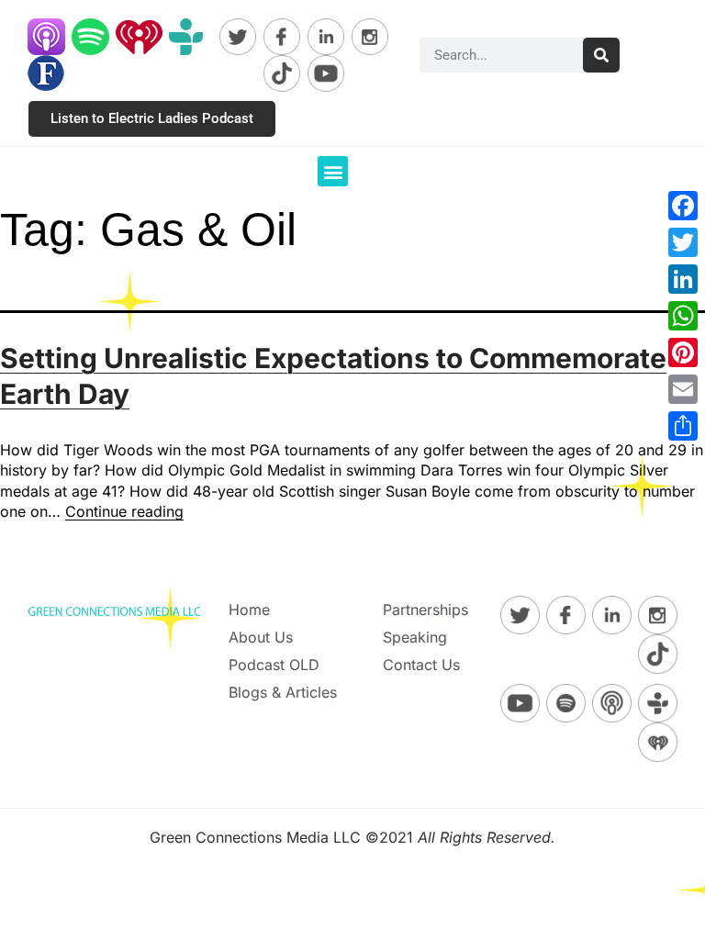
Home (249, 609)
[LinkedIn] (683, 279)
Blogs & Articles (283, 692)
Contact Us (421, 664)
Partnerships (425, 609)
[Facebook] (683, 205)
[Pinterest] (683, 352)
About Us (261, 637)
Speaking (415, 637)
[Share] (683, 426)
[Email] (683, 389)
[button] (333, 171)
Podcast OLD (274, 664)
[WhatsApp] (683, 315)
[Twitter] (683, 242)
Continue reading (124, 511)
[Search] (601, 55)
